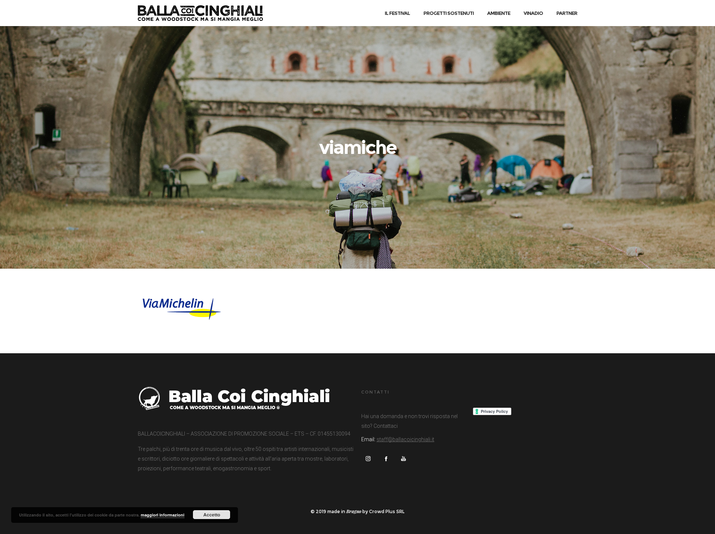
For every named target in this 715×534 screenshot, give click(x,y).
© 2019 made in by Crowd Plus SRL (357, 511)
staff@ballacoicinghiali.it (405, 439)
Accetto (211, 514)
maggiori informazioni (162, 515)
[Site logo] (200, 13)
